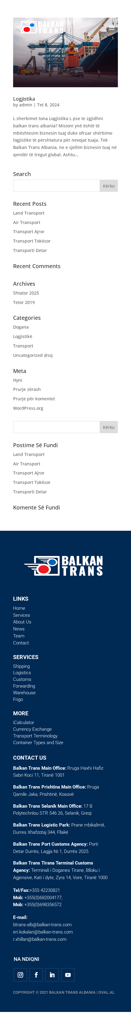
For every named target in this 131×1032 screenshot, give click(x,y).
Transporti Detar (30, 250)
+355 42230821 (45, 890)
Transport (23, 346)
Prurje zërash (27, 389)
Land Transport (28, 213)
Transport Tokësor (32, 241)
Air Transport (26, 222)
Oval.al (106, 992)
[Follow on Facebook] (36, 975)
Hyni (17, 380)
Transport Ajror (28, 231)
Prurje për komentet (34, 399)
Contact (21, 643)
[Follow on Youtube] (68, 975)
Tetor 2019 (24, 302)
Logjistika (24, 98)
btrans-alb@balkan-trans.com (42, 924)
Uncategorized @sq (33, 355)
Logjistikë (22, 336)
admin (25, 105)
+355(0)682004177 (43, 897)
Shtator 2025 (26, 293)
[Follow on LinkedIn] (52, 975)
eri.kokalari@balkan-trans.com (43, 932)
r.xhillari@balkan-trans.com (39, 939)
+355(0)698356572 (43, 904)
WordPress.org (28, 408)
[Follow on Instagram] (20, 975)
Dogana (21, 327)
